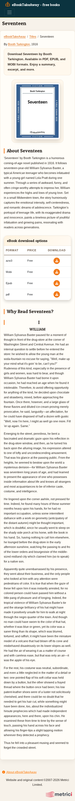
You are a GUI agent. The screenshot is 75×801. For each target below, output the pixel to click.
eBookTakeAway (15, 36)
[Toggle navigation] (9, 12)
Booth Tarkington (19, 44)
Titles (32, 36)
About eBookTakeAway (21, 772)
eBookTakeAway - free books (35, 5)
